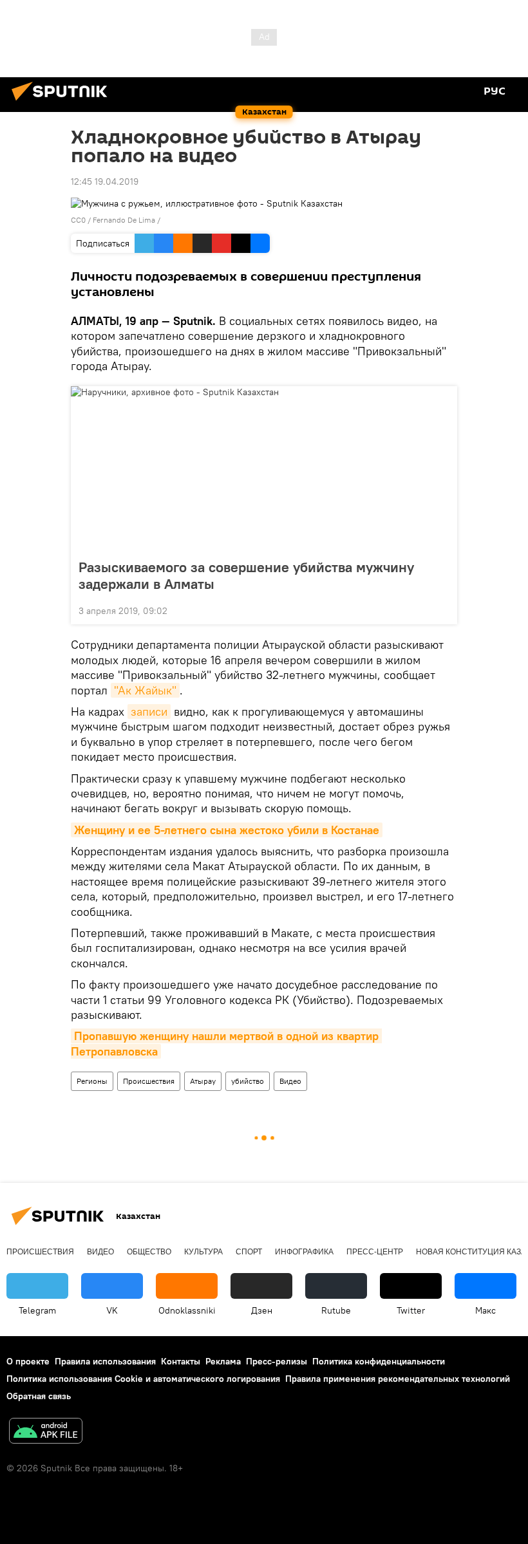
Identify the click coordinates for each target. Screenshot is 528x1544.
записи (149, 711)
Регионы (92, 1081)
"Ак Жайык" (145, 690)
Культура (203, 1251)
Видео (290, 1081)
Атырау (203, 1081)
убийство (247, 1081)
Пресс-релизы (276, 1361)
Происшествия (148, 1081)
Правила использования (105, 1361)
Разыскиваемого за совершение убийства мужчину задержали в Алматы (246, 575)
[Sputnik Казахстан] (63, 102)
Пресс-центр (374, 1251)
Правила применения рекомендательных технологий (397, 1378)
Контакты (180, 1361)
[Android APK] (46, 1432)
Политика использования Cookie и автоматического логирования (143, 1378)
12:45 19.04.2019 (104, 181)
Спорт (249, 1251)
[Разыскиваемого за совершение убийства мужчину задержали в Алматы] (264, 468)
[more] (442, 609)
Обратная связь (38, 1396)
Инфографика (304, 1251)
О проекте (28, 1361)
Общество (149, 1251)
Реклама (223, 1361)
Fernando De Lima (124, 220)
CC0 (78, 220)
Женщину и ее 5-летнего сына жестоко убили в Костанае (226, 830)
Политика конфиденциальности (378, 1361)
